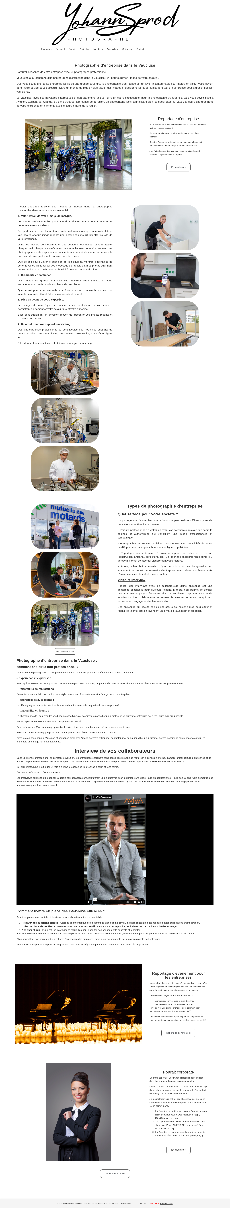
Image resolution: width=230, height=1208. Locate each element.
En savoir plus (166, 1203)
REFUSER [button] (154, 1204)
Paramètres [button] (126, 1203)
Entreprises (46, 49)
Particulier (84, 49)
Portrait (72, 49)
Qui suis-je (127, 49)
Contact (140, 49)
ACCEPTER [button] (141, 1204)
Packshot (60, 49)
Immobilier (98, 49)
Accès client (112, 49)
